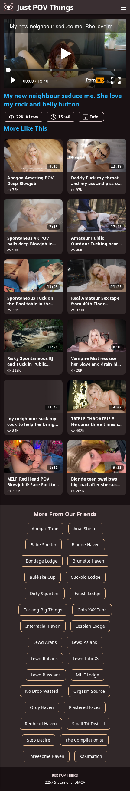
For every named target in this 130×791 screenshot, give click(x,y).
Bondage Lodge (41, 561)
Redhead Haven (41, 723)
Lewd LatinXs (86, 658)
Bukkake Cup (43, 577)
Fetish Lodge (87, 593)
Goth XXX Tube (92, 610)
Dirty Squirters (45, 593)
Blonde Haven (86, 544)
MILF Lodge (87, 675)
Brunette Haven (88, 561)
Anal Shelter (85, 528)
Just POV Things (45, 7)
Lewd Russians (46, 675)
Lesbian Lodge (90, 626)
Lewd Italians (44, 658)
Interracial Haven (42, 626)
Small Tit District (88, 723)
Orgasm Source (89, 691)
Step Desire (38, 740)
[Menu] (123, 7)
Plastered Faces (84, 707)
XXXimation (91, 756)
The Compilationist (84, 740)
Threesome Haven (46, 756)
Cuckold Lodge (85, 577)
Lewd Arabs (45, 642)
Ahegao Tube (45, 528)
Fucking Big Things (43, 610)
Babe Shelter (44, 544)
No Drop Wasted (41, 691)
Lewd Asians (84, 642)
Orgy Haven (42, 707)
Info (94, 117)
